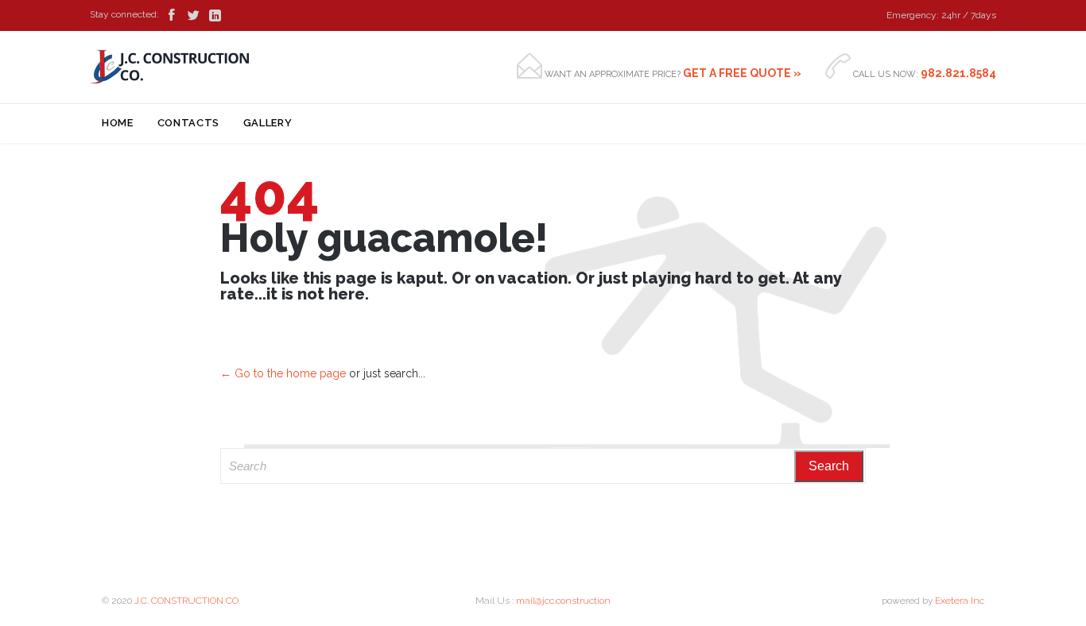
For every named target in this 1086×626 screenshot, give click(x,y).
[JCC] (170, 67)
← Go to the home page (283, 373)
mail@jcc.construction (563, 600)
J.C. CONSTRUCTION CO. (187, 600)
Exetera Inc (959, 600)
